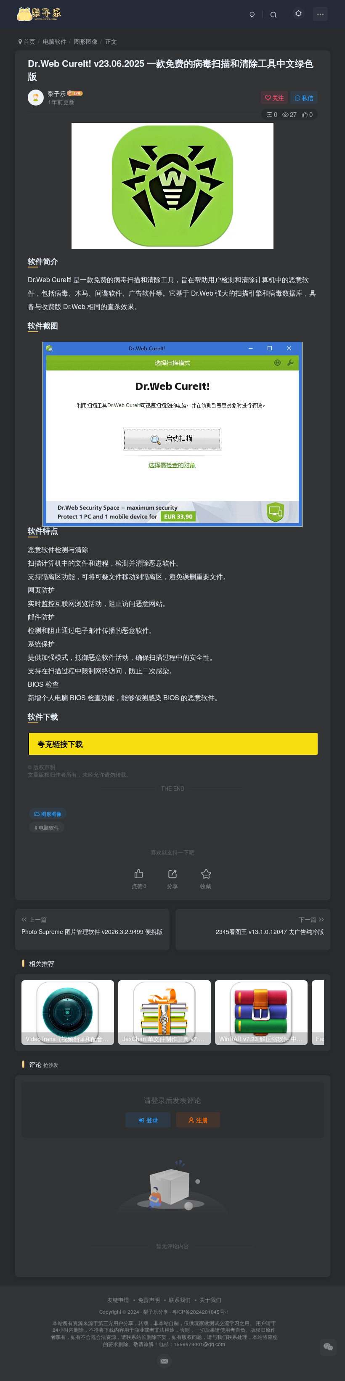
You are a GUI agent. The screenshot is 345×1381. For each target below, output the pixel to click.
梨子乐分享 (155, 1311)
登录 (152, 1120)
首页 (28, 41)
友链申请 (118, 1300)
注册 (202, 1120)
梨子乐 (57, 93)
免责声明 (149, 1300)
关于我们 (210, 1300)
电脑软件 (54, 41)
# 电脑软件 (46, 827)
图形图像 (86, 41)
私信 (307, 97)
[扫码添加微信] (328, 1347)
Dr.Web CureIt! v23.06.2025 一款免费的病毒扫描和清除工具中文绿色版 (170, 69)
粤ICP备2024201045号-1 (164, 1327)
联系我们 (180, 1300)
